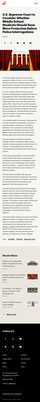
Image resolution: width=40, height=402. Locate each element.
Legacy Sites (6, 359)
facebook (5, 339)
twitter (13, 339)
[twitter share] (11, 43)
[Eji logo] (3, 3)
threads (13, 347)
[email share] (24, 43)
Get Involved (25, 359)
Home (4, 355)
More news (11, 314)
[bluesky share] (17, 43)
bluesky (21, 339)
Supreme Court (29, 239)
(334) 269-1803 (7, 379)
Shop (23, 367)
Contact (23, 355)
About (4, 367)
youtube (21, 347)
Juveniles (11, 239)
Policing (19, 239)
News (4, 363)
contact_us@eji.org (9, 383)
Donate (23, 363)
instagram (5, 347)
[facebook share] (4, 43)
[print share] (30, 43)
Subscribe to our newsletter (12, 394)
